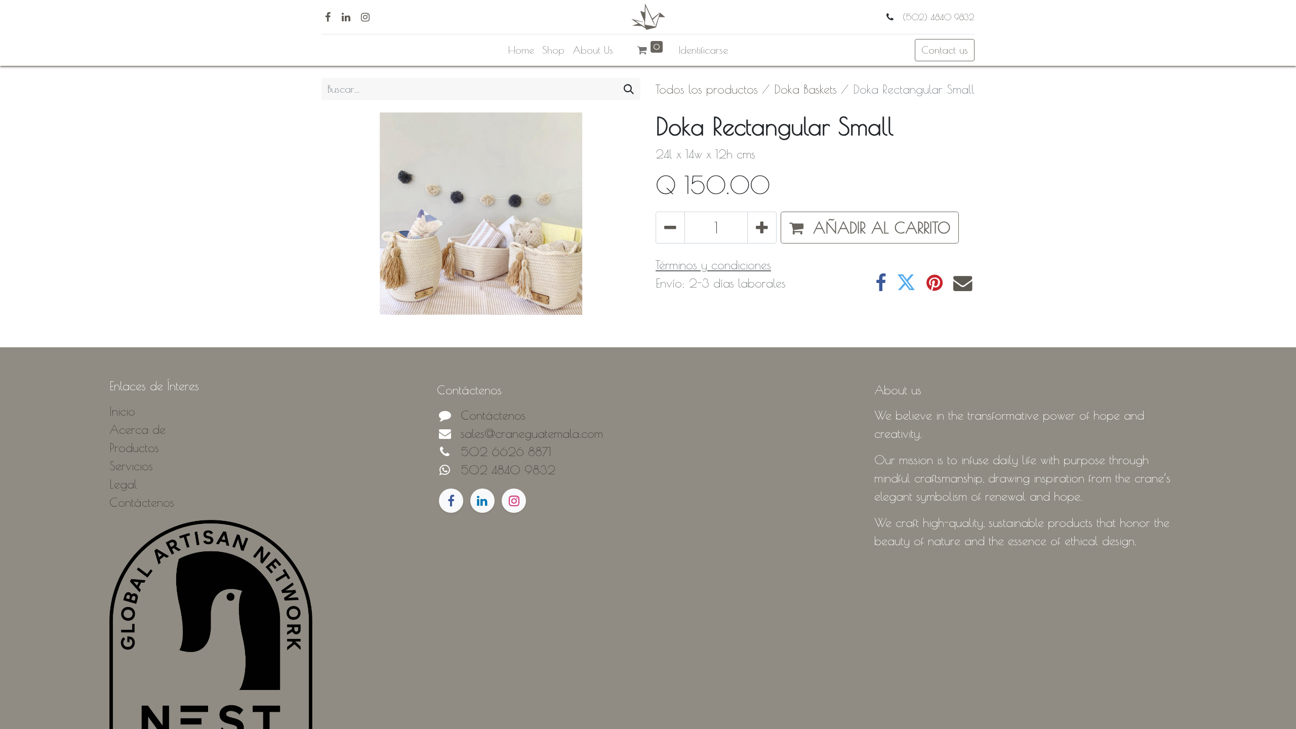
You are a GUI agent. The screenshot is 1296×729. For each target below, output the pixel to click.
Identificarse (703, 50)
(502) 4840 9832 (937, 17)
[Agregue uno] (762, 228)
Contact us (944, 50)
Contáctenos (493, 415)
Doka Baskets (805, 89)
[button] (870, 228)
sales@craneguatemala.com (532, 433)
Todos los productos (707, 89)
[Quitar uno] (670, 228)
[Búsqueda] (628, 89)
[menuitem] (521, 50)
